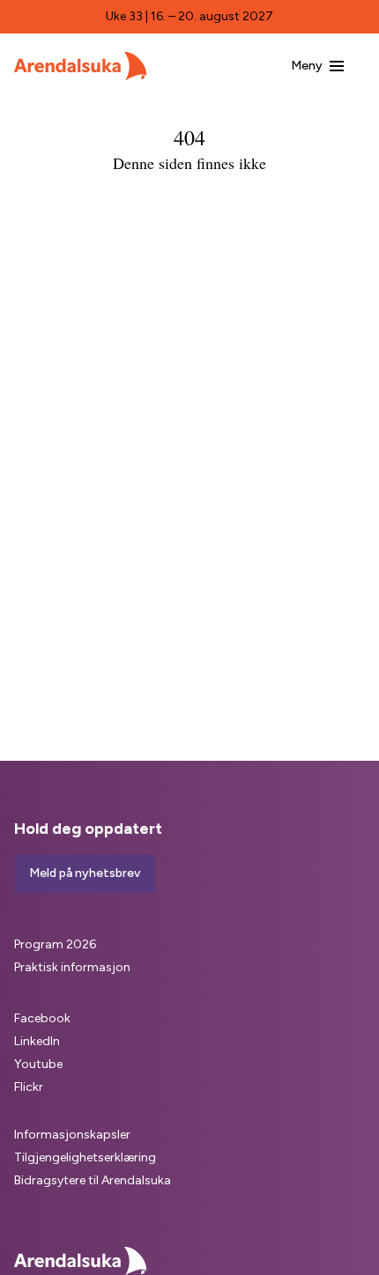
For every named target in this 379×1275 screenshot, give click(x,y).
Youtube (38, 1064)
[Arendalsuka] (80, 66)
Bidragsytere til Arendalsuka (92, 1180)
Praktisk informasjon (72, 967)
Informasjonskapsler (72, 1134)
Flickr (28, 1087)
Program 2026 (55, 944)
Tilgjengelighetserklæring (85, 1157)
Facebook (42, 1018)
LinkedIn (37, 1041)
